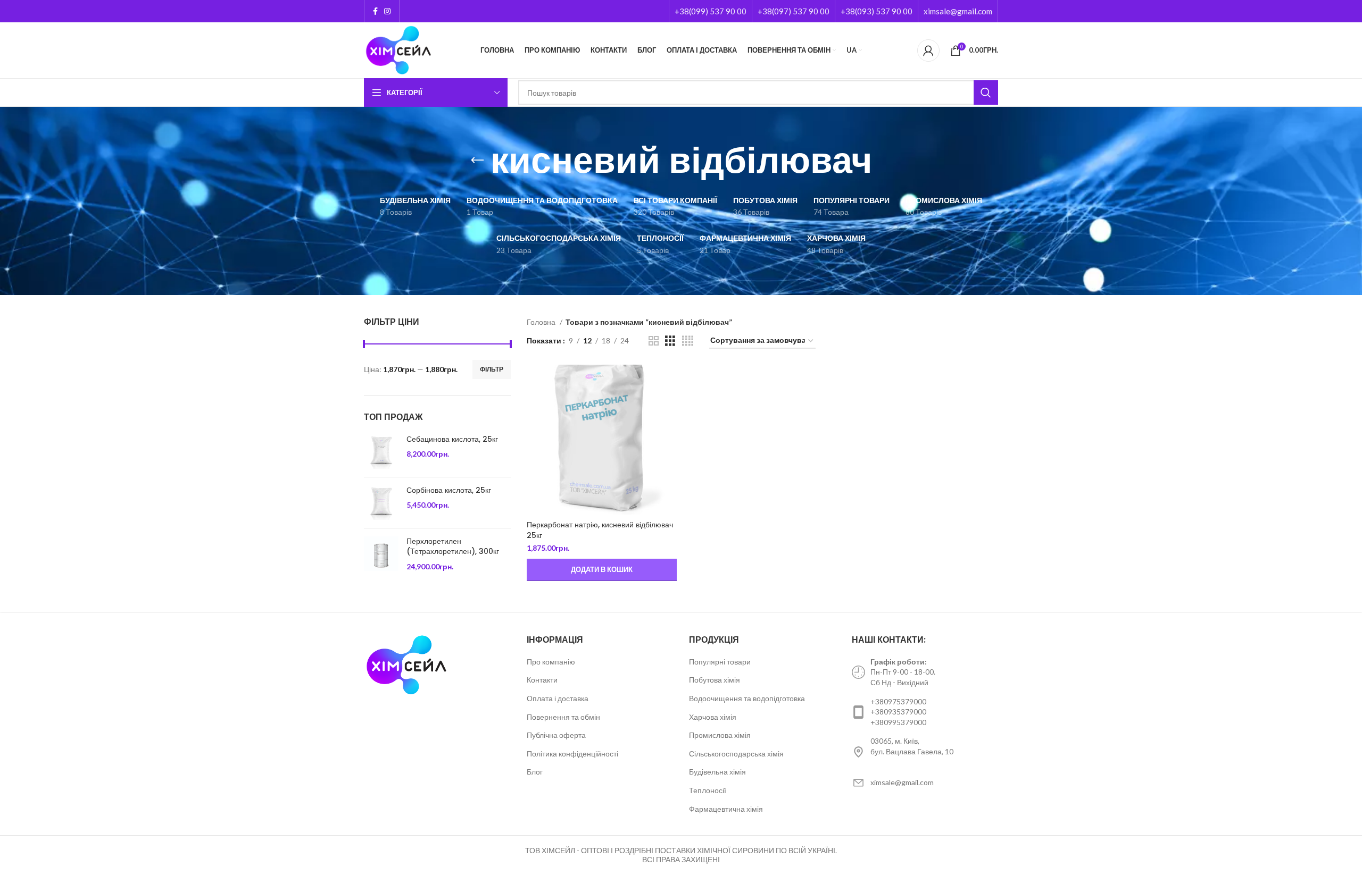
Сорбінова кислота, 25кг (448, 490)
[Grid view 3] (670, 341)
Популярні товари (720, 661)
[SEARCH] (986, 92)
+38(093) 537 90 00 (876, 11)
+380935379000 (898, 711)
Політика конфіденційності (572, 753)
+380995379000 (898, 722)
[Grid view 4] (687, 341)
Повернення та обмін (563, 716)
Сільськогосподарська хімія (736, 753)
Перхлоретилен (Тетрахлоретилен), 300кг (452, 546)
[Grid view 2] (654, 341)
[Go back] (477, 160)
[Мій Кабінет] (928, 50)
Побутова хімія (714, 679)
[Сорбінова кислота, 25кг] (381, 502)
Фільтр (491, 369)
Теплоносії (707, 790)
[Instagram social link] (387, 11)
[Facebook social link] (375, 11)
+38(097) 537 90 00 (793, 11)
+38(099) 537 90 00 (710, 11)
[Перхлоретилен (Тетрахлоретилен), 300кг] (381, 554)
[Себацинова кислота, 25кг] (381, 451)
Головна (542, 321)
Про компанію (551, 661)
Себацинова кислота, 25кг (452, 439)
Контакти (542, 679)
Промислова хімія (720, 734)
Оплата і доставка (557, 698)
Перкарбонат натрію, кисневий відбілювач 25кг (600, 530)
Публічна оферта (556, 734)
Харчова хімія (712, 716)
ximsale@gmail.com (958, 11)
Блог (535, 771)
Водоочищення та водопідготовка (747, 698)
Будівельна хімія (717, 771)
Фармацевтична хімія (726, 808)
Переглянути (668, 382)
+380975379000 (898, 701)
